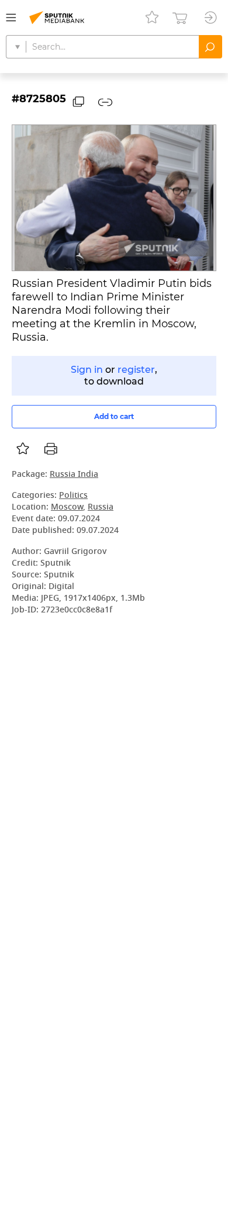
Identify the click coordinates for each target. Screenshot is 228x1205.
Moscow (67, 507)
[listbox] (23, 449)
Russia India (74, 475)
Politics (73, 496)
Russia (100, 507)
